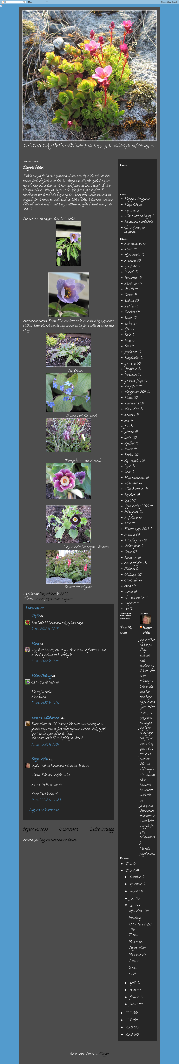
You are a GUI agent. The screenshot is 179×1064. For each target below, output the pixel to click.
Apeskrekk (130, 266)
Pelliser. (134, 961)
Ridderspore (131, 546)
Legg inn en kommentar (43, 810)
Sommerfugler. (133, 563)
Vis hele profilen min (147, 851)
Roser (128, 552)
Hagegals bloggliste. (137, 199)
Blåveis (129, 289)
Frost (127, 340)
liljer (127, 466)
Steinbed (129, 569)
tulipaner (67, 599)
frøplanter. (130, 352)
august (134, 891)
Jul (126, 426)
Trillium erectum (134, 597)
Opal (127, 500)
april (133, 983)
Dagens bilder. (138, 948)
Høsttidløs (131, 409)
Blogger (104, 1054)
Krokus (129, 455)
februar (134, 997)
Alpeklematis (132, 255)
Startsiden (68, 829)
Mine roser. (136, 941)
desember (135, 877)
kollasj (128, 449)
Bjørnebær (131, 278)
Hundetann (53, 599)
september (136, 884)
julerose (129, 432)
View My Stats (126, 630)
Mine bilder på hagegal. (139, 216)
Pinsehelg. (135, 918)
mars (133, 990)
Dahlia (129, 301)
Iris (126, 420)
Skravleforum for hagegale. (135, 229)
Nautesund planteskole (138, 222)
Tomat (128, 592)
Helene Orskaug (41, 676)
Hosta (128, 398)
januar (134, 1004)
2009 (130, 1027)
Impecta (129, 415)
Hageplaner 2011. (135, 392)
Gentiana (130, 363)
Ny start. (130, 495)
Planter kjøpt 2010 (136, 529)
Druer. (128, 318)
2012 (129, 871)
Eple (127, 329)
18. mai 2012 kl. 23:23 (46, 800)
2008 (130, 1034)
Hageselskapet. (133, 205)
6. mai (132, 968)
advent (128, 249)
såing (127, 586)
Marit (35, 644)
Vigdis (35, 616)
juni (132, 898)
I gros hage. (131, 210)
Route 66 (130, 557)
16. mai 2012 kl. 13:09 (45, 744)
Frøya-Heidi (39, 759)
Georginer (130, 369)
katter (128, 438)
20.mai (133, 935)
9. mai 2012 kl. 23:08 (45, 629)
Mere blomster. (138, 955)
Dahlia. (129, 306)
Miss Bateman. (134, 489)
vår (126, 609)
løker (127, 472)
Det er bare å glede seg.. (141, 926)
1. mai (132, 974)
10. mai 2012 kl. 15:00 (45, 703)
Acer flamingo (133, 243)
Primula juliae (133, 540)
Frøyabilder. (131, 358)
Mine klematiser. (134, 478)
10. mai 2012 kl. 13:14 (45, 661)
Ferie (127, 335)
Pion (127, 523)
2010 (129, 1020)
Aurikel (40, 599)
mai (132, 905)
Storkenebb (131, 580)
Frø (126, 346)
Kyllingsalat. (132, 460)
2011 (129, 1013)
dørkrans (129, 323)
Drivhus (129, 312)
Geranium (130, 375)
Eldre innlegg (102, 829)
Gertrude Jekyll (133, 380)
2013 (129, 864)
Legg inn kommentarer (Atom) (58, 840)
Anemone (130, 261)
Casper (128, 295)
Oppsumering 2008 (136, 506)
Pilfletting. (131, 517)
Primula (129, 535)
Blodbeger (130, 283)
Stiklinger (130, 575)
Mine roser (131, 483)
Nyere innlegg (35, 829)
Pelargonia (131, 512)
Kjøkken (129, 443)
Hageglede (131, 386)
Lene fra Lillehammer (45, 718)
